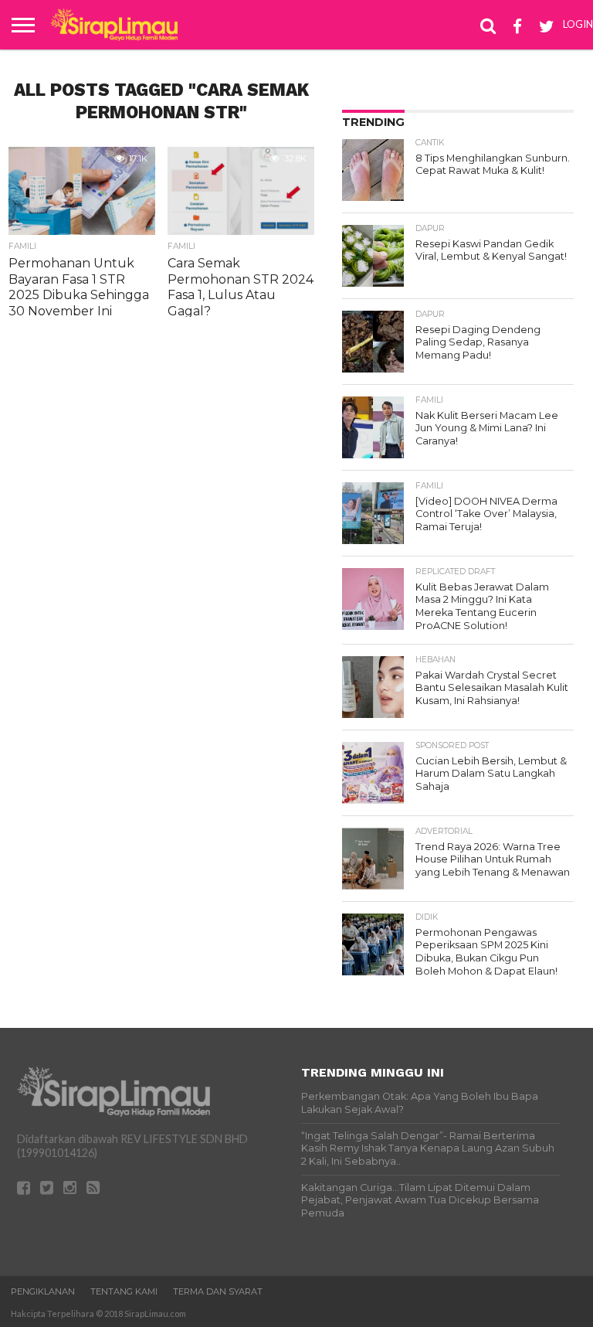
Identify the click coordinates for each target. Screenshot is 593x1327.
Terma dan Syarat (218, 1291)
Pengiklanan (43, 1291)
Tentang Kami (124, 1291)
